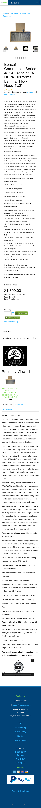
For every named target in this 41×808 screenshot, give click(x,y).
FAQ (20, 723)
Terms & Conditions (20, 791)
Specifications (20, 404)
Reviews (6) (7, 409)
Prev (4, 50)
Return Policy (20, 732)
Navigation (14, 2)
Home (5, 13)
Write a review (9, 94)
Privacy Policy (20, 727)
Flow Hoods (14, 13)
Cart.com (26, 805)
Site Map (20, 736)
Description (7, 404)
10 (29, 58)
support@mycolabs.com (21, 705)
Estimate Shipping (11, 321)
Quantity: (7, 309)
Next (36, 50)
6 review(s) (31, 92)
